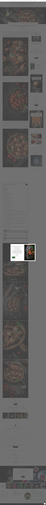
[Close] (34, 245)
